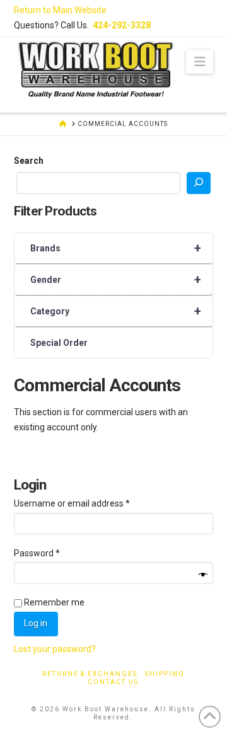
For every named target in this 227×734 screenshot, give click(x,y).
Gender (116, 279)
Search (29, 161)
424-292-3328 (122, 25)
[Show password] (203, 575)
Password (54, 553)
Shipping (165, 673)
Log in (35, 623)
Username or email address (89, 503)
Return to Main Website (60, 10)
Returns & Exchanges (89, 673)
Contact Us (113, 682)
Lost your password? (55, 649)
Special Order (59, 343)
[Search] (199, 183)
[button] (199, 62)
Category (116, 311)
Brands (116, 248)
